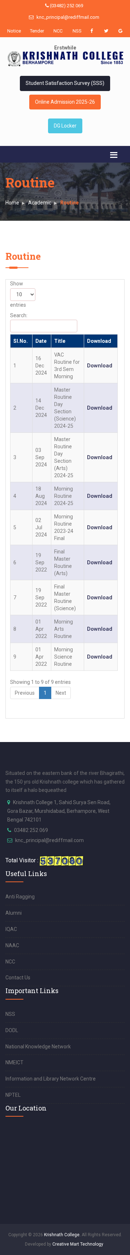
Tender (35, 31)
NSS (77, 31)
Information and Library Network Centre (50, 1079)
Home (12, 203)
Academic (39, 203)
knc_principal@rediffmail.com (67, 17)
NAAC (12, 945)
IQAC (11, 929)
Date (41, 341)
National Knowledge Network (38, 1046)
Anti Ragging (20, 897)
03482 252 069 (31, 830)
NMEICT (14, 1062)
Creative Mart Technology (77, 1244)
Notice (12, 31)
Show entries (18, 294)
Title (59, 341)
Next (61, 693)
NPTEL (13, 1095)
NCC (57, 31)
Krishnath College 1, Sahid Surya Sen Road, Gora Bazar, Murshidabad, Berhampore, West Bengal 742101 (58, 811)
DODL (11, 1030)
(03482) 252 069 (66, 5)
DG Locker (65, 126)
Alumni (13, 913)
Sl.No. (20, 341)
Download (99, 341)
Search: (18, 315)
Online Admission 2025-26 (65, 102)
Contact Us (17, 977)
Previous (25, 693)
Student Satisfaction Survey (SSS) (65, 83)
